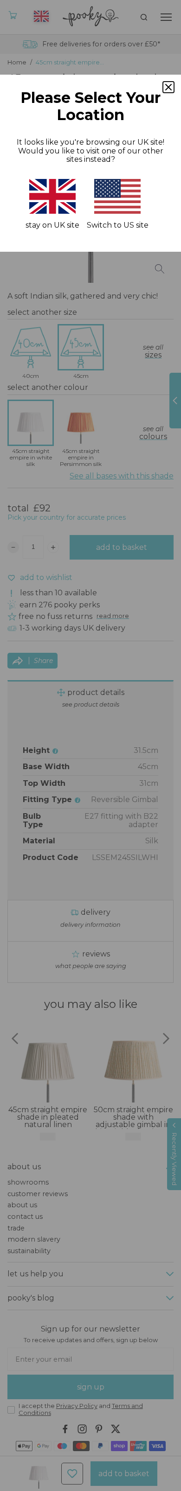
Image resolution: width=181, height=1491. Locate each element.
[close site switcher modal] (168, 87)
